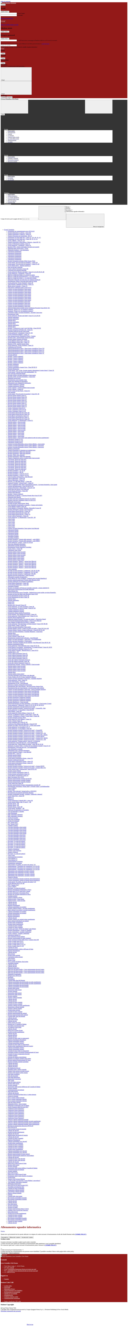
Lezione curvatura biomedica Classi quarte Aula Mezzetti (23, 692)
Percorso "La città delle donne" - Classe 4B (20, 481)
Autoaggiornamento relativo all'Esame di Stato (20, 949)
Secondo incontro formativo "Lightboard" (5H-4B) (22, 574)
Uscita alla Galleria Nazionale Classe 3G (19, 660)
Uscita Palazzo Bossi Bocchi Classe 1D (18, 414)
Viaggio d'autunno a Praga (15, 897)
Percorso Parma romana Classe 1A (17, 406)
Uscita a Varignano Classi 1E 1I (16, 408)
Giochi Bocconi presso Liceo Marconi (18, 489)
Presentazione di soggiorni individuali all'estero (20, 792)
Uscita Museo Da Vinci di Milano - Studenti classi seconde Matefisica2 (27, 578)
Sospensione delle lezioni (15, 990)
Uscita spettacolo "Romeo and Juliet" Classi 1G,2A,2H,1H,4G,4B (26, 272)
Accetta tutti (27, 1237)
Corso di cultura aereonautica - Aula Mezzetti (20, 477)
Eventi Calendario (9, 229)
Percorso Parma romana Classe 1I (17, 395)
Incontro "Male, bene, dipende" (16, 455)
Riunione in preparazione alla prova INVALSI (20, 1126)
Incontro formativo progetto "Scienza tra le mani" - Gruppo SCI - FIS (27, 733)
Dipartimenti (11, 979)
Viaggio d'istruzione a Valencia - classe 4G (19, 234)
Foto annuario (11, 392)
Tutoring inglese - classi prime (16, 431)
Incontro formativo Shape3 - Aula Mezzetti (19, 752)
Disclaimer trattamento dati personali (11, 1311)
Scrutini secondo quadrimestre (16, 1032)
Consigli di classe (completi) (15, 1138)
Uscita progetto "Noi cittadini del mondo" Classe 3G (22, 614)
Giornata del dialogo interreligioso (17, 1057)
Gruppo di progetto (13, 1096)
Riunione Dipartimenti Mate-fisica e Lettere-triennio (22, 1094)
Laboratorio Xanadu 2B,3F (15, 442)
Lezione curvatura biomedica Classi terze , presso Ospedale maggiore (27, 689)
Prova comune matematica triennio (17, 1101)
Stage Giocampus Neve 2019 (16, 777)
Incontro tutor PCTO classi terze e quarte (19, 891)
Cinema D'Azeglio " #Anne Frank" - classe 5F (20, 483)
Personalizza (4, 1237)
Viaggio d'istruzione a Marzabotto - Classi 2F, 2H (21, 487)
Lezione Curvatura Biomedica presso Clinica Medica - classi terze (26, 445)
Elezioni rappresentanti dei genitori (17, 1013)
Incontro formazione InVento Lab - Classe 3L (20, 330)
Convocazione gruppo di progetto (17, 1129)
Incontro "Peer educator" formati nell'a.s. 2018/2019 (22, 791)
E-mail (19, 40)
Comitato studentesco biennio (16, 611)
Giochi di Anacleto (13, 817)
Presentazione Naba (13, 314)
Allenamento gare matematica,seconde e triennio (21, 871)
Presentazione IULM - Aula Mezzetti (18, 683)
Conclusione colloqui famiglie (16, 1191)
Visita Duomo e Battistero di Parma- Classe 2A (21, 284)
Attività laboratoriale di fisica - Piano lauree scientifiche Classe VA (26, 350)
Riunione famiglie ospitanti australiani (18, 1061)
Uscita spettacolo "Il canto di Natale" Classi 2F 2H (22, 608)
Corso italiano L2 (12, 858)
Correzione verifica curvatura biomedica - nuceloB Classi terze (25, 312)
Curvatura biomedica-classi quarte (17, 830)
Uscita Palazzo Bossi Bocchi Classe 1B (18, 513)
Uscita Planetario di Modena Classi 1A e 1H (20, 649)
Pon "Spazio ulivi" (13, 822)
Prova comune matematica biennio (17, 1099)
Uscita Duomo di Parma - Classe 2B (18, 491)
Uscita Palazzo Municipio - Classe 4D (18, 583)
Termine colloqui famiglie (15, 997)
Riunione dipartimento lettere (16, 644)
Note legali (7, 1287)
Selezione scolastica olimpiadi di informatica (20, 685)
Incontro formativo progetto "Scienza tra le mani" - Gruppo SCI (25, 731)
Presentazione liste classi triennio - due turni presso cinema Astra (25, 686)
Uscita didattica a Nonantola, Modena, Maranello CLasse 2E (24, 508)
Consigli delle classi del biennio (16, 980)
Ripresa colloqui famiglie (14, 1193)
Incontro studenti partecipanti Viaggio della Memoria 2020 (24, 580)
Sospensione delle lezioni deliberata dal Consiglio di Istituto (24, 1086)
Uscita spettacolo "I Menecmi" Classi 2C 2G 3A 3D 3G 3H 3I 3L (26, 705)
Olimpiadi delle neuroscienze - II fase (18, 248)
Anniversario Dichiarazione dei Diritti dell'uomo (21, 589)
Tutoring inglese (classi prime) (16, 556)
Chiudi (3, 53)
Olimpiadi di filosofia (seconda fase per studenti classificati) (24, 279)
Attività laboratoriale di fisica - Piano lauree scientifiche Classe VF (26, 353)
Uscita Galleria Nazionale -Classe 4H (18, 269)
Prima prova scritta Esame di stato (17, 1174)
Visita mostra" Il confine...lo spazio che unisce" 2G (22, 864)
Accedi (3, 4)
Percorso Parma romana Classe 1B (17, 405)
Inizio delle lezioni (13, 1019)
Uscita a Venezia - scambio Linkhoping (18, 933)
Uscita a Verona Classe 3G (15, 721)
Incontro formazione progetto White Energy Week (21, 261)
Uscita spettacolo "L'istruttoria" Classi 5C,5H (20, 333)
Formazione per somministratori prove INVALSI (21, 231)
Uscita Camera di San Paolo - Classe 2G (19, 391)
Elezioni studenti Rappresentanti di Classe (19, 1060)
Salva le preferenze (14, 1253)
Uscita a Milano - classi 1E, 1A (16, 240)
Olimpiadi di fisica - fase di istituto (17, 1104)
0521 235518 (10, 1267)
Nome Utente (21, 13)
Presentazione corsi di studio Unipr (17, 380)
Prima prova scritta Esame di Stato (17, 1163)
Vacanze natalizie (12, 996)
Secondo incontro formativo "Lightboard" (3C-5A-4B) (23, 572)
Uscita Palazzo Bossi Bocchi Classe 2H (18, 412)
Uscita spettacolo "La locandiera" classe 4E (20, 728)
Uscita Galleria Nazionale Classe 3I (17, 653)
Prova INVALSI (12, 1127)
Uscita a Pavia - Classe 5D (15, 548)
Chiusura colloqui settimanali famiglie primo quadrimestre (23, 1122)
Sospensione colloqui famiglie (16, 1007)
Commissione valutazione (15, 863)
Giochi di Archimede (13, 821)
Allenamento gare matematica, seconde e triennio (21, 874)
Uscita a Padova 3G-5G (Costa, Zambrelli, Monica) (22, 677)
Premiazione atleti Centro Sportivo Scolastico (20, 1176)
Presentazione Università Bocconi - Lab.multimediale (22, 747)
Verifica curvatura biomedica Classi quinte (19, 627)
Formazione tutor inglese (14, 764)
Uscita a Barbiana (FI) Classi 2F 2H (17, 722)
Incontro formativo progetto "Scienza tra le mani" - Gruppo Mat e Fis (27, 767)
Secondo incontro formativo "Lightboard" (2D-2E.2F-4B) (24, 570)
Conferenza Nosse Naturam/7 (16, 1108)
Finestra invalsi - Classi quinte (16, 899)
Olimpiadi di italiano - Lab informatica (18, 250)
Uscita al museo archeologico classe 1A (18, 774)
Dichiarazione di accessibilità (12, 1292)
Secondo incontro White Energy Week (18, 503)
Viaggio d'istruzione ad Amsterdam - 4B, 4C (20, 236)
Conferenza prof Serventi (15, 347)
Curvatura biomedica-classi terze (17, 835)
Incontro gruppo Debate (14, 771)
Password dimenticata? (7, 18)
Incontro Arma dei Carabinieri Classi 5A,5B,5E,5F (22, 500)
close (2, 114)
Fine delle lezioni (12, 1204)
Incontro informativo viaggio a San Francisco (20, 509)
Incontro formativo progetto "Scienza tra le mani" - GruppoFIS (25, 730)
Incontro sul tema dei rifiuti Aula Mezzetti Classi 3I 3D (23, 594)
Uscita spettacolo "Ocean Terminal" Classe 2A (20, 345)
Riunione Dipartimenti (14, 1140)
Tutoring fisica (12, 320)
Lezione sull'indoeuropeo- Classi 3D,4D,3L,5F (21, 486)
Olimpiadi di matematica (14, 974)
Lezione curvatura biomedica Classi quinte (19, 289)
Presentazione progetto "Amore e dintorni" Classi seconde (24, 664)
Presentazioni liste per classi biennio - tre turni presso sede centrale (26, 688)
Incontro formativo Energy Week (17, 717)
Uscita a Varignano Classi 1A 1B (17, 411)
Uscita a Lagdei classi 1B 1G (16, 943)
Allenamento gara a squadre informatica (19, 750)
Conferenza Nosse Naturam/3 (16, 1115)
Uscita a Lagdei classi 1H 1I (15, 941)
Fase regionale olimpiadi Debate (16, 373)
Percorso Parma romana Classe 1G (17, 398)
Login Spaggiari (45, 43)
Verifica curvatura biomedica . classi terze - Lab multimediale (24, 639)
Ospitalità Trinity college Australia (17, 1069)
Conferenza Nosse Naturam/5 (16, 1112)
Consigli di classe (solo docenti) (16, 1158)
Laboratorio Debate (13, 530)
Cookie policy (8, 1286)
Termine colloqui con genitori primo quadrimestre (21, 919)
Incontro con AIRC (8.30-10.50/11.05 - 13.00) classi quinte (24, 725)
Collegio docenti (12, 902)
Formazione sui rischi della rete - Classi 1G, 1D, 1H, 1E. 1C (24, 237)
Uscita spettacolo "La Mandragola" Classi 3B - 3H (22, 517)
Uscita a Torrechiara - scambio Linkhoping (19, 932)
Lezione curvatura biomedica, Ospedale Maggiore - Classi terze (25, 631)
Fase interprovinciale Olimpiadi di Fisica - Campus (22, 336)
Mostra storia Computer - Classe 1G (17, 286)
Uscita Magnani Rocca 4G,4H (16, 883)
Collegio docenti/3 (13, 1063)
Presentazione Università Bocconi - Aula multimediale (22, 742)
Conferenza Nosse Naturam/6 (16, 1110)
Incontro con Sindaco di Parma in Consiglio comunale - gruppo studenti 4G (28, 588)
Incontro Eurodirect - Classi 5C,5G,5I (18, 473)
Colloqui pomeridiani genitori (16, 1041)
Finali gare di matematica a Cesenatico (18, 810)
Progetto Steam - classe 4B (15, 807)
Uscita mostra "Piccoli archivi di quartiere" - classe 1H (23, 262)
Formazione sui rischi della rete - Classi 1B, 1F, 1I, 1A (23, 239)
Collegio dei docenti (13, 1093)
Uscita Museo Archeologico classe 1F (18, 775)
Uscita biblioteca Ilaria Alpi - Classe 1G (18, 342)
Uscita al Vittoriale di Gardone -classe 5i (19, 244)
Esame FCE (11, 602)
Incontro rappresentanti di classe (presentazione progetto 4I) (24, 785)
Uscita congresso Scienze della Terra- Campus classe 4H (23, 939)
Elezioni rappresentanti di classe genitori (19, 1154)
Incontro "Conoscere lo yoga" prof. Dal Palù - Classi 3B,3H (24, 328)
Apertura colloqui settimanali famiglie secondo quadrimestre (24, 1121)
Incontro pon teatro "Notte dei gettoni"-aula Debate (22, 929)
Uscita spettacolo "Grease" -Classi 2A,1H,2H (20, 542)
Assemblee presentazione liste (16, 1187)
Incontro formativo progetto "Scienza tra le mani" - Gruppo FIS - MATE (27, 735)
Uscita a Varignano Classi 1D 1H (17, 409)
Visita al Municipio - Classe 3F (16, 480)
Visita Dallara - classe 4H (15, 711)
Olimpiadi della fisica (13, 968)
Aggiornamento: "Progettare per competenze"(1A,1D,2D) (24, 866)
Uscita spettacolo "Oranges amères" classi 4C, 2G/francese (24, 741)
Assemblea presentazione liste (16, 1025)
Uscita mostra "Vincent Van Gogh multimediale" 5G (22, 372)
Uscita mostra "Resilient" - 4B (16, 808)
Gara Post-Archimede (14, 819)
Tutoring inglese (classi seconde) (17, 552)
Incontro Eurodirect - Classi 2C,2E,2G (18, 475)
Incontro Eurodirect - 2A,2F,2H (16, 470)
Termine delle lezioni (13, 988)
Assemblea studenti (13, 963)
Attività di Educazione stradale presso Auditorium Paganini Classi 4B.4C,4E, (29, 308)
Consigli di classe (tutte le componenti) (18, 1038)
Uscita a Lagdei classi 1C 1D (16, 946)
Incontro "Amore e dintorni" (15, 356)
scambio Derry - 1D (13, 652)
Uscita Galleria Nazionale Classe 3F (18, 656)
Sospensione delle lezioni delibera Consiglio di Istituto (22, 1168)
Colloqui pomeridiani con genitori (17, 907)
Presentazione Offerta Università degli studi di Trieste (22, 281)
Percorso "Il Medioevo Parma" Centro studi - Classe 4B (23, 714)
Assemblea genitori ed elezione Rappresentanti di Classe (23, 1052)
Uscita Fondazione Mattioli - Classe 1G (18, 334)
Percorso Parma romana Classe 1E (17, 400)
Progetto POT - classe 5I (14, 753)
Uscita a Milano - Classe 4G (15, 389)
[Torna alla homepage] (57, 99)
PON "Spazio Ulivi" (13, 885)
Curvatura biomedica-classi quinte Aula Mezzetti (21, 675)
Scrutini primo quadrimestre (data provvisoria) (20, 1046)
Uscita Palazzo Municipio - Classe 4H (18, 584)
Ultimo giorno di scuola (14, 1022)
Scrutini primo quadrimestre (15, 922)
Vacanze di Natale (13, 1207)
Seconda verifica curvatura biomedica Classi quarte (22, 375)
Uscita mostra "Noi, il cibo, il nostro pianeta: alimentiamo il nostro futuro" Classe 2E (31, 370)
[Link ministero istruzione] (8, 3)
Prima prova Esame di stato (15, 1030)
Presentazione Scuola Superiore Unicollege (19, 547)
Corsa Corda (11, 789)
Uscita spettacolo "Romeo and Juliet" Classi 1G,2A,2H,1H (24, 315)
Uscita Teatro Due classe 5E (15, 783)
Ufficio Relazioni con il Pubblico (13, 1290)
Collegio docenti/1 (13, 1066)
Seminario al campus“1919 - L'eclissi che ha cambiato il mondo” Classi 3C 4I (29, 746)
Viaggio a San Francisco (14, 850)
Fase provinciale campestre (15, 267)
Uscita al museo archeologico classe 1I (18, 772)
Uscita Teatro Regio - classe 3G (16, 681)
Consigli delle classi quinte (15, 1196)
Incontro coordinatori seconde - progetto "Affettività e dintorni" (25, 794)
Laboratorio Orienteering (14, 251)
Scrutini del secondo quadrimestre (17, 1213)
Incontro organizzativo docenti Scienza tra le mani (21, 706)
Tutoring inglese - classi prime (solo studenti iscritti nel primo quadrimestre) (28, 437)
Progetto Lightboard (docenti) (16, 760)
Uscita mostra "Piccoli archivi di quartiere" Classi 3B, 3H (23, 394)
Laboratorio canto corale (14, 550)
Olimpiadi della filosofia (14, 497)
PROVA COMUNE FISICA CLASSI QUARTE (21, 275)
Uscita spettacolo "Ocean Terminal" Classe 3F (20, 283)
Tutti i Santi (11, 1080)
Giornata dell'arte (12, 355)
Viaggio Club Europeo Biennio (16, 1179)
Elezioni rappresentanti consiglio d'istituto (19, 780)
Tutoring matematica (13, 317)
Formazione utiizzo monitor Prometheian (19, 613)
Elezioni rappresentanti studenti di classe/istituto (21, 1155)
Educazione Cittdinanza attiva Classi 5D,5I (19, 287)
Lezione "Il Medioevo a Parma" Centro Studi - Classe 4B (23, 716)
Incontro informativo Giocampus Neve (18, 893)
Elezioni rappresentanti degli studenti (18, 1015)
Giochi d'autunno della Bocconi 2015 (18, 1107)
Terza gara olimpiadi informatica (16, 544)
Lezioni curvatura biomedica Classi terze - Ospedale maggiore (25, 678)
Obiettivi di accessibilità (10, 1293)
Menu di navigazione (98, 226)
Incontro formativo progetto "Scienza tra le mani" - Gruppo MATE (26, 736)
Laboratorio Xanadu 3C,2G (15, 439)
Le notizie (69, 210)
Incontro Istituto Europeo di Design (17, 339)
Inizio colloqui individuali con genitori (18, 921)
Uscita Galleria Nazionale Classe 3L (18, 658)
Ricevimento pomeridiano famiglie (17, 1198)
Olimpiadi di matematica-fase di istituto (18, 1105)
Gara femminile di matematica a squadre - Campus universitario (25, 505)
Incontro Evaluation (13, 365)
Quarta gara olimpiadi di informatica (18, 381)
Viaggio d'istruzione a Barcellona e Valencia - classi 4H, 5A (24, 242)
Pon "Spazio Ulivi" (13, 824)
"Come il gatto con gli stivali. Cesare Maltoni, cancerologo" (24, 1180)
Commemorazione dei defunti (16, 1090)
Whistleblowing (8, 1295)
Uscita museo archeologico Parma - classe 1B (20, 758)
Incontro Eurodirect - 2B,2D (15, 472)
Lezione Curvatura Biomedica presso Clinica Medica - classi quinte (26, 444)
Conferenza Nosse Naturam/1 (16, 1118)
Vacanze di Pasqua (13, 1205)
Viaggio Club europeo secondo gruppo (18, 1071)
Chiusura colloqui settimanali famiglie (18, 1119)
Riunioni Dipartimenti (14, 905)
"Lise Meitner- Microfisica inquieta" (18, 1182)
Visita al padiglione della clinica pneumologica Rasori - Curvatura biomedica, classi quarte (32, 484)
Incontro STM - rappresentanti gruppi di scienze (21, 337)
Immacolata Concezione (14, 1079)
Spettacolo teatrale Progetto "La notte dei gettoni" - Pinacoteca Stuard (27, 619)
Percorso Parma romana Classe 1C (17, 403)
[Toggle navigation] (14, 107)
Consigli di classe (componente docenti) (19, 1054)
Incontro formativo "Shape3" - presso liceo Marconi (22, 561)
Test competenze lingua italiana (16, 936)
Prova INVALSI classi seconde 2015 (18, 1185)
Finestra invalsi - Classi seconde (16, 900)
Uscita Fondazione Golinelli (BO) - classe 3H (20, 800)
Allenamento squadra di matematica (17, 577)
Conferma (9, 97)
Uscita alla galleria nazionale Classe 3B (18, 661)
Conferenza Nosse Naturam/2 (16, 1116)
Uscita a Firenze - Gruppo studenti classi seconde (21, 387)
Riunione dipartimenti (14, 914)
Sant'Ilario (10, 977)
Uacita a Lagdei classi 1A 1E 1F (16, 944)
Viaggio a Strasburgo (13, 849)
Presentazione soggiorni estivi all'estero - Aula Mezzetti (23, 638)
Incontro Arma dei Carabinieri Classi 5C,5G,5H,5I (21, 498)
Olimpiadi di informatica (14, 1183)
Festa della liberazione (14, 1077)
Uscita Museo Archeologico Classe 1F (18, 416)
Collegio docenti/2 (13, 1065)
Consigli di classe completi (15, 925)
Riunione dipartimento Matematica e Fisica (19, 889)
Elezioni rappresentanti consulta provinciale (20, 778)
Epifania (10, 1194)
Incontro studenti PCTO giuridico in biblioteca (20, 581)
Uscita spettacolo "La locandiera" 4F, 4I (19, 727)
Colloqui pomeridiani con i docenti (17, 1141)
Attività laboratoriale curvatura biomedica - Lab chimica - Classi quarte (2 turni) (29, 703)
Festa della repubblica (14, 1074)
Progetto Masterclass (13, 369)
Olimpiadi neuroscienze (14, 378)
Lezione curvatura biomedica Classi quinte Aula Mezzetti (23, 528)
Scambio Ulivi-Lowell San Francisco (18, 1210)
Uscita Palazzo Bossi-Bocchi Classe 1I (18, 417)
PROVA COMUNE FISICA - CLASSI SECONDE (22, 278)
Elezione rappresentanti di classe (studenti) (19, 938)
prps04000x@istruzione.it (22, 1269)
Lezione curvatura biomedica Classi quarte (19, 295)
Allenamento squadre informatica (17, 545)
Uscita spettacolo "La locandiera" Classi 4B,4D (21, 710)
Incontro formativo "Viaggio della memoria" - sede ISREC (24, 539)
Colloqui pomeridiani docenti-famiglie (18, 985)
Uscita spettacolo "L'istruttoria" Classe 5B (19, 273)
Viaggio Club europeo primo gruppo (18, 1072)
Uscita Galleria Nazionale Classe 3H (18, 655)
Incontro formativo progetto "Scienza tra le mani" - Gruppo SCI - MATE (28, 738)
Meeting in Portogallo (14, 448)
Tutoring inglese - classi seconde (16, 422)
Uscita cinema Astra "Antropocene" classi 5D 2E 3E (22, 769)
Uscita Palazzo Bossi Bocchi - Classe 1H (19, 511)
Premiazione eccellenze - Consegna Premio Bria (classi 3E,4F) (25, 495)
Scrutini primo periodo (14, 955)
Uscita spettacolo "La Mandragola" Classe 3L (20, 420)
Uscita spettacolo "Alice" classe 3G (17, 680)
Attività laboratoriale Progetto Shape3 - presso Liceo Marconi (24, 620)
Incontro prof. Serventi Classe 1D (17, 605)
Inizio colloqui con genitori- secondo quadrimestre (21, 910)
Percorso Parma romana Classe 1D (17, 401)
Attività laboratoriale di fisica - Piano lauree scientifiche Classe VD (26, 348)
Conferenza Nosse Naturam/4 (16, 1113)
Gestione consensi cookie (11, 1297)
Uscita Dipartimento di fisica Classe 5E (18, 595)
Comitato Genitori (13, 825)
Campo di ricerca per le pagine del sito (11, 219)
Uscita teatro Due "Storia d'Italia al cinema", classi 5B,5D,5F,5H (25, 744)
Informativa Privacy (9, 1289)
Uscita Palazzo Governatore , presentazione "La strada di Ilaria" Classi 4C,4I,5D (30, 647)
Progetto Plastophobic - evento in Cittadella (19, 930)
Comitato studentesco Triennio (16, 384)
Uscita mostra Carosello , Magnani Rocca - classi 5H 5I (23, 650)
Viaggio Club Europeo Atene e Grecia (18, 1208)
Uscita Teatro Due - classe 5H (16, 796)
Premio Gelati (11, 960)
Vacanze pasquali (12, 991)
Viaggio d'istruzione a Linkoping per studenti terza (21, 450)
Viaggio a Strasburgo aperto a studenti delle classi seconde (24, 458)
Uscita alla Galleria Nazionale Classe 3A (19, 663)
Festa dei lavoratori (13, 1076)
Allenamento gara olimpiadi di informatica (19, 383)
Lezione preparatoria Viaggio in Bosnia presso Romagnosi (24, 878)
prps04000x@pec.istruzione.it (22, 1271)
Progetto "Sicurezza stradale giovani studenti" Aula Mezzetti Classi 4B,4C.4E (29, 642)
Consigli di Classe (13, 947)
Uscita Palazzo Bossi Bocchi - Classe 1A (19, 514)
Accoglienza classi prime (14, 1027)
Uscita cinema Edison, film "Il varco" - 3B (19, 802)
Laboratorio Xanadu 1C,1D (15, 441)
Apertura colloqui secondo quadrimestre (19, 1005)
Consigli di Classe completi (15, 927)
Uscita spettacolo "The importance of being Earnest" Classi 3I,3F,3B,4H (27, 624)
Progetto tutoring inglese (14, 755)
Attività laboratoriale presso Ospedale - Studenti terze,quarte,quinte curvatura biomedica (32, 592)
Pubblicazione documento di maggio (18, 1135)
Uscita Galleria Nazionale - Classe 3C (18, 516)
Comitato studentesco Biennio (16, 386)
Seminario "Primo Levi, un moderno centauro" (20, 309)
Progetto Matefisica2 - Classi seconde (18, 702)
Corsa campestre (12, 569)
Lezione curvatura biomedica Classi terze (19, 301)
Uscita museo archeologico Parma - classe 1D (20, 761)
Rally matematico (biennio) (15, 814)
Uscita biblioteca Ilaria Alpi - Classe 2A (18, 340)
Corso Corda (11, 519)
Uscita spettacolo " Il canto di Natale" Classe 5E (21, 606)
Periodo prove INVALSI (14, 975)
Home (67, 207)
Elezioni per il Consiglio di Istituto (17, 1024)
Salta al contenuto (5, 1)
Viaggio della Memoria (14, 492)
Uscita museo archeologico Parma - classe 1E (20, 763)
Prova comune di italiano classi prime (18, 961)
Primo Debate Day (13, 591)
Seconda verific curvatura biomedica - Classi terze (21, 376)
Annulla (3, 97)
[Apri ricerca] (99, 107)
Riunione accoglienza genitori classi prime (19, 1058)
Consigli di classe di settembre (16, 1188)
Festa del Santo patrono (14, 1082)
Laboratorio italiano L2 (14, 935)
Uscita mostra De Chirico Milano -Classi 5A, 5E (21, 713)
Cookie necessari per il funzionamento (11, 1250)
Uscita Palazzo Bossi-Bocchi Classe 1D (19, 419)
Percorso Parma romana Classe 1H (17, 397)
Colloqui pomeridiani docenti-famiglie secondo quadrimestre (24, 982)
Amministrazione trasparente (12, 1298)
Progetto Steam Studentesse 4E (16, 617)
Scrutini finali (11, 1177)
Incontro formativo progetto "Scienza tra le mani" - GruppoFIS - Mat (26, 708)
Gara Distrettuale (12, 813)
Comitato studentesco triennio (16, 609)
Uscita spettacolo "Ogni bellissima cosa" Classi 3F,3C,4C (23, 645)
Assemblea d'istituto (13, 536)
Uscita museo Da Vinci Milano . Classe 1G (19, 719)
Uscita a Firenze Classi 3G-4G (16, 636)
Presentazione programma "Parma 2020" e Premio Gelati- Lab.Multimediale (28, 786)
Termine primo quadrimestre (15, 924)
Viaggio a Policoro (13, 852)
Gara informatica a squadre (15, 749)
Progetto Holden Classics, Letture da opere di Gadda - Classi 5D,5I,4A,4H (28, 628)
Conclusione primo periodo (15, 957)
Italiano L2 (11, 797)
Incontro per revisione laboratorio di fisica (19, 894)
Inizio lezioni (11, 954)
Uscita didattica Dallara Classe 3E (17, 506)
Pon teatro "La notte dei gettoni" (16, 841)
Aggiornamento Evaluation (15, 857)
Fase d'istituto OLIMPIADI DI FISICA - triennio (21, 622)
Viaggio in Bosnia (13, 877)
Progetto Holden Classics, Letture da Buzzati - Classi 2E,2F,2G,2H (26, 630)
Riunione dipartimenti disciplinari (17, 1040)
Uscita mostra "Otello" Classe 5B (17, 625)
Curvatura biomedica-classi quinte (17, 827)
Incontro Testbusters (13, 364)
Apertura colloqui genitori (15, 1008)
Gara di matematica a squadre (16, 811)
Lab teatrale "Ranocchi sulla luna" (17, 459)
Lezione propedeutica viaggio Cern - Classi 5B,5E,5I (22, 367)
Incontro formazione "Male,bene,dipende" (19, 452)
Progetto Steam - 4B (13, 803)
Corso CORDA (12, 788)
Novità (68, 208)
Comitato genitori (12, 896)
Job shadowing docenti (14, 1068)
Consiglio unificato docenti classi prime (18, 331)
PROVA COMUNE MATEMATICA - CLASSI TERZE (23, 276)
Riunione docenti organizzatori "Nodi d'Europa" (21, 575)
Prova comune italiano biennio (16, 1097)
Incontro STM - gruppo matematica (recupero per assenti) (23, 247)
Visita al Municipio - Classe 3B (16, 478)
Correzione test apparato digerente (17, 270)
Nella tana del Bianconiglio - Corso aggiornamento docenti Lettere (26, 969)
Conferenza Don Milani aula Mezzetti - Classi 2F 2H (22, 724)
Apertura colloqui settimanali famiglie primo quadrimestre (23, 1124)
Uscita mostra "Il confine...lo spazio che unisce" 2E (22, 882)
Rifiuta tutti (15, 1237)
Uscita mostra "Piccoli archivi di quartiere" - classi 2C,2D (23, 264)
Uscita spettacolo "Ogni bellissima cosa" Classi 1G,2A (23, 616)
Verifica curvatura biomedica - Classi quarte (20, 641)
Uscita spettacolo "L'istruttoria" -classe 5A (19, 245)
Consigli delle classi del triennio (16, 1016)
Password (19, 15)
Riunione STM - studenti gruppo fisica (18, 344)
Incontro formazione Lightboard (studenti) (19, 697)
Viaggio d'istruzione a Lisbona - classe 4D (19, 233)
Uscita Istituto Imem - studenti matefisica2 (19, 265)
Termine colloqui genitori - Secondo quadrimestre (21, 908)
